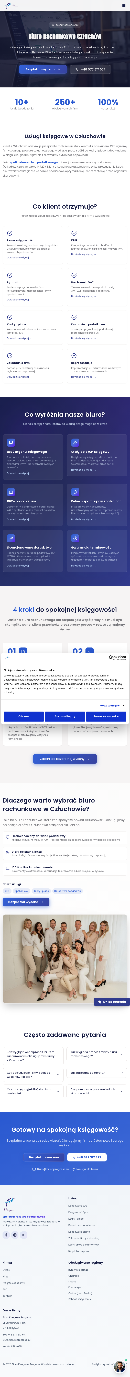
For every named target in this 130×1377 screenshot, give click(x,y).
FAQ (5, 1289)
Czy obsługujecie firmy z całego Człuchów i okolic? (28, 1075)
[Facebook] (6, 1235)
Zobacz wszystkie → (80, 1299)
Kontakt (7, 1296)
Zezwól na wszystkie (106, 716)
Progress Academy (14, 1283)
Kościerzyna (75, 1287)
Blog (5, 1276)
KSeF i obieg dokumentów (83, 1244)
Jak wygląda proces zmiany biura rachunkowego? (94, 1054)
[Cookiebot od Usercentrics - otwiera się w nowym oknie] (111, 657)
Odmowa (23, 716)
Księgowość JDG (78, 1205)
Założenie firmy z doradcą (83, 1238)
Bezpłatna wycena (40, 69)
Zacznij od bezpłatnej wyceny (62, 759)
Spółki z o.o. (21, 891)
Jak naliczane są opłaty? (88, 1073)
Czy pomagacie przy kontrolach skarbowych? (93, 1091)
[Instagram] (15, 1235)
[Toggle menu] (124, 5)
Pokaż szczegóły (110, 705)
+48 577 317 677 (93, 69)
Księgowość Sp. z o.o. (80, 1212)
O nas (6, 1270)
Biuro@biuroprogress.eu (53, 1169)
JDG (7, 891)
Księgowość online (79, 1231)
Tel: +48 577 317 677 (15, 1334)
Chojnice (73, 1276)
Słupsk (72, 1281)
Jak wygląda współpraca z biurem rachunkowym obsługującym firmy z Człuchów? (31, 1056)
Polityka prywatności (104, 1364)
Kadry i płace (41, 891)
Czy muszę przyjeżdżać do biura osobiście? (29, 1091)
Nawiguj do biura (87, 1169)
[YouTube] (23, 1235)
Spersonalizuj (63, 716)
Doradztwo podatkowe (67, 891)
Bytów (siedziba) (78, 1270)
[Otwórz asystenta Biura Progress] (120, 1367)
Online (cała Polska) (80, 1293)
